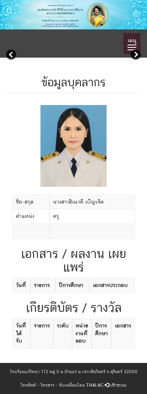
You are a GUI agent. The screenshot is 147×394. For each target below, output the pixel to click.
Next (135, 55)
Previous (12, 55)
